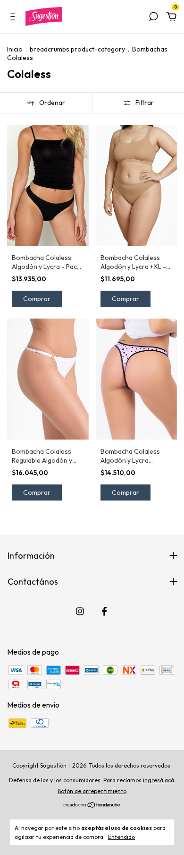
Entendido (121, 836)
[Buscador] (153, 17)
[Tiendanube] (92, 805)
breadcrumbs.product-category (77, 49)
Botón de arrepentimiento (92, 791)
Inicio (15, 49)
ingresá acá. (159, 780)
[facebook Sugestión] (104, 611)
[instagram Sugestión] (79, 611)
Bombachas (149, 49)
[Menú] (14, 17)
